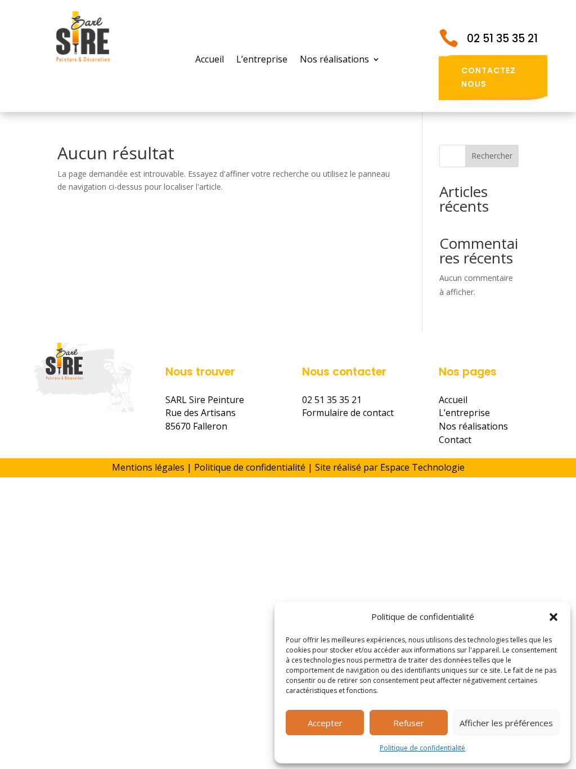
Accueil (209, 60)
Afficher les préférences (506, 722)
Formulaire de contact (348, 412)
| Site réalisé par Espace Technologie (385, 467)
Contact (455, 439)
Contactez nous (488, 77)
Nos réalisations (334, 60)
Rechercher (491, 155)
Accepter (325, 722)
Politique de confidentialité (422, 748)
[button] (553, 617)
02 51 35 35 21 (502, 38)
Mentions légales (148, 467)
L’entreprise (261, 60)
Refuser (408, 722)
